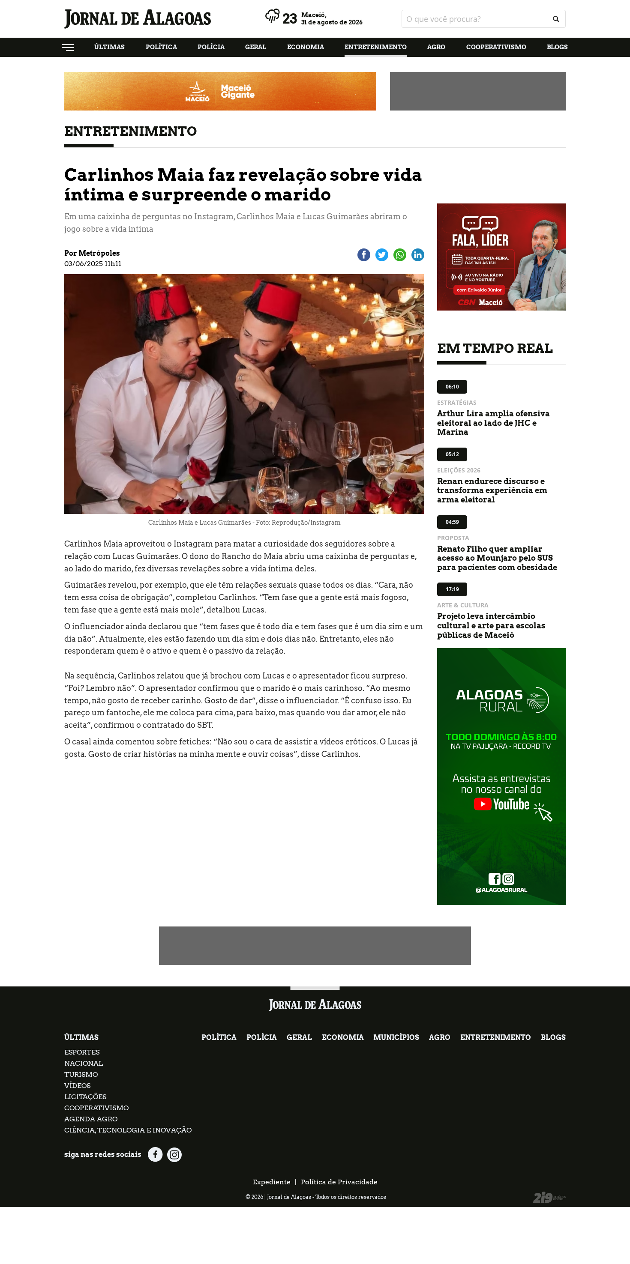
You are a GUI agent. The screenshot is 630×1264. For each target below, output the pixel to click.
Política (161, 47)
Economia (305, 47)
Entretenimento (376, 47)
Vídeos (77, 1086)
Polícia (211, 47)
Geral (255, 47)
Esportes (81, 1052)
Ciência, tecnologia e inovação (128, 1130)
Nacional (83, 1063)
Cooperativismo (496, 47)
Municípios (396, 1038)
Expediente (272, 1182)
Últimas (109, 47)
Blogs (557, 47)
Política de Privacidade (339, 1182)
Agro (436, 47)
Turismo (81, 1074)
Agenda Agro (90, 1119)
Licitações (85, 1097)
